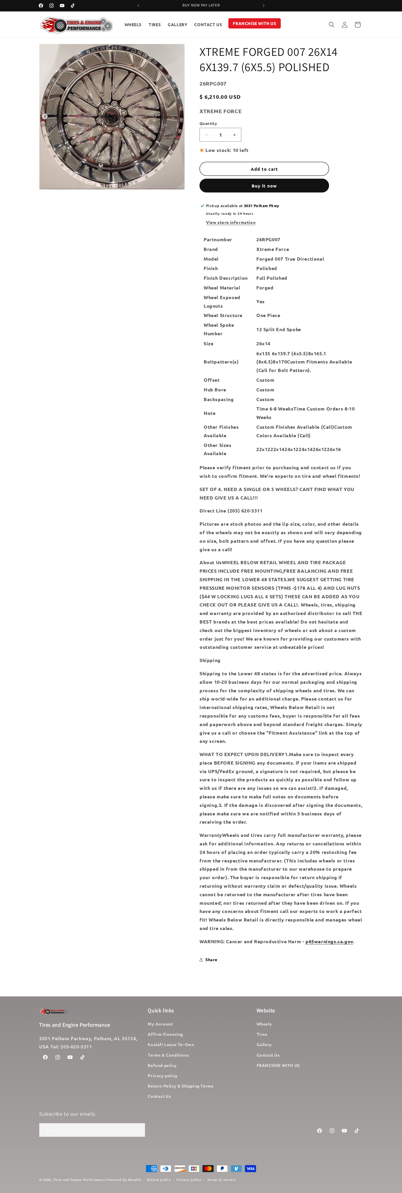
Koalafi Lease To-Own (171, 1044)
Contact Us (159, 1096)
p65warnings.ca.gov (329, 941)
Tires (262, 1034)
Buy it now (264, 186)
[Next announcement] (263, 5)
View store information (230, 222)
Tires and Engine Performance (79, 1179)
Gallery (264, 1044)
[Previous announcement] (138, 5)
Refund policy (162, 1065)
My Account (160, 1023)
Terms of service (221, 1179)
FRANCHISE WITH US (278, 1065)
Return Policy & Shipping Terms (180, 1085)
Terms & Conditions (168, 1055)
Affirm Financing (165, 1034)
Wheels (264, 1023)
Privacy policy (162, 1075)
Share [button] (211, 959)
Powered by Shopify (123, 1179)
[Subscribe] (138, 1130)
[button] (331, 24)
